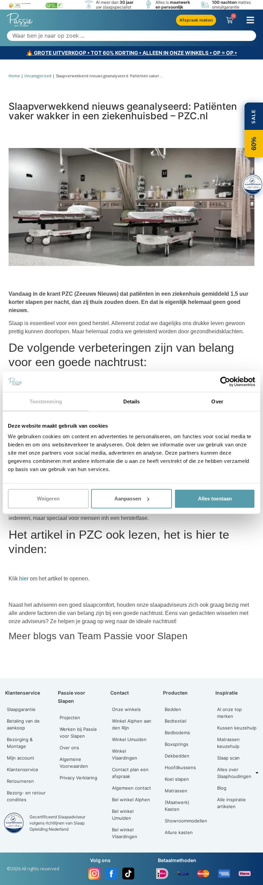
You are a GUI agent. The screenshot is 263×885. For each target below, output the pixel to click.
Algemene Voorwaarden (74, 762)
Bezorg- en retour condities (26, 796)
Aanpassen (127, 498)
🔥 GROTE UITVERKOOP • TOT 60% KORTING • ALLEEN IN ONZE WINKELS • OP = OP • (131, 53)
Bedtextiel (175, 721)
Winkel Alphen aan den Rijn (131, 724)
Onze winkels (126, 709)
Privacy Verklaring (78, 777)
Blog (221, 788)
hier (23, 578)
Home (14, 75)
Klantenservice (22, 769)
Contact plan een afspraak (130, 773)
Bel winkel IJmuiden (123, 814)
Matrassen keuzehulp (228, 743)
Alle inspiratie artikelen (231, 803)
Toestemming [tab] (45, 401)
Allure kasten (179, 832)
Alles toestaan (215, 498)
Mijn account (20, 758)
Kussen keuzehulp (236, 727)
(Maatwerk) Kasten (177, 806)
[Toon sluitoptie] (252, 184)
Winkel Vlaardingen (124, 754)
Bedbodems (177, 732)
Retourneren (20, 781)
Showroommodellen (186, 820)
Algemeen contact (131, 788)
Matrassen (176, 790)
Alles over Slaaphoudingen (234, 773)
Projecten (70, 717)
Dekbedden (177, 756)
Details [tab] (131, 401)
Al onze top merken (229, 713)
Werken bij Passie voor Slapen (78, 732)
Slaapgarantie (21, 709)
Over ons (69, 747)
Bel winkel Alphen (131, 799)
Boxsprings (176, 744)
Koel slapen (177, 779)
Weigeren (48, 498)
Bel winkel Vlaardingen (124, 833)
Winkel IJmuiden (129, 739)
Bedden (173, 709)
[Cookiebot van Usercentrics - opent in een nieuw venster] (225, 381)
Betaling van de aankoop (23, 724)
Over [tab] (217, 401)
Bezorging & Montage (20, 743)
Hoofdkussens (180, 767)
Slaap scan (228, 758)
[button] (250, 20)
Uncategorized (37, 75)
